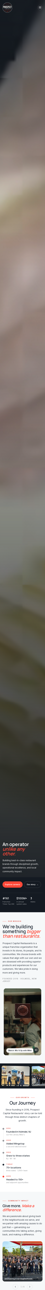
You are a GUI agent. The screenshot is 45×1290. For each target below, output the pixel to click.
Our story (32, 884)
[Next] (29, 1286)
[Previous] (15, 1286)
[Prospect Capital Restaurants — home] (7, 8)
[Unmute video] (36, 1050)
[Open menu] (40, 7)
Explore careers (12, 884)
